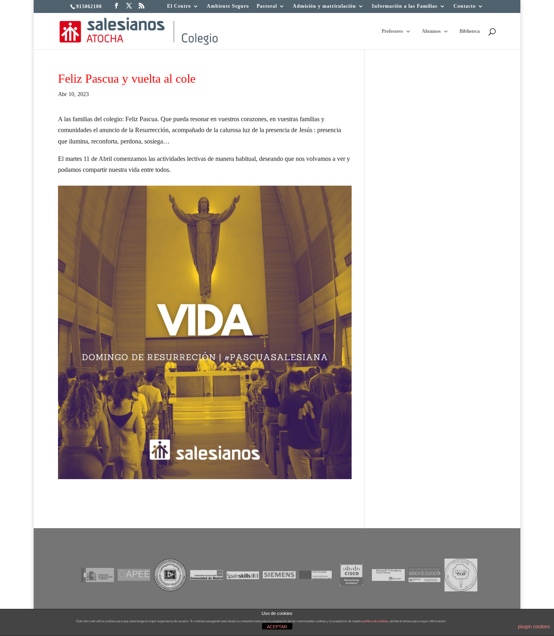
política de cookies (375, 621)
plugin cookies (534, 627)
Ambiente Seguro (228, 6)
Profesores (392, 31)
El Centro (179, 6)
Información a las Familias (405, 6)
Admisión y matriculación (324, 6)
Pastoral (267, 6)
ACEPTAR (277, 626)
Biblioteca (470, 31)
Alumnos (431, 31)
